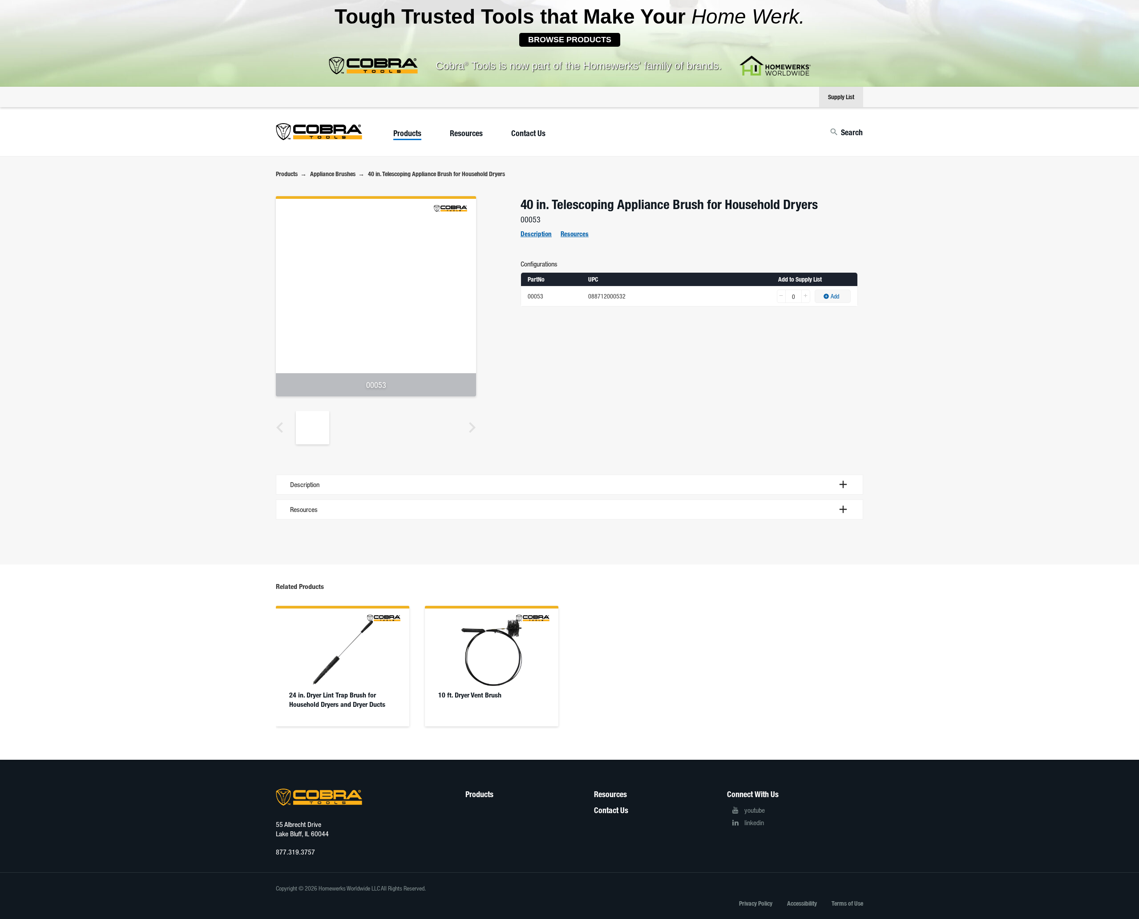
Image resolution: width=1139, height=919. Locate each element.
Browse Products (569, 39)
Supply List (841, 97)
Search (852, 132)
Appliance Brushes (332, 173)
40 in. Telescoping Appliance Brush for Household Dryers (436, 173)
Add (835, 296)
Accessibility (802, 903)
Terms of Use (847, 903)
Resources (466, 133)
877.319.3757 (295, 852)
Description (536, 234)
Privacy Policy (755, 903)
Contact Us (528, 133)
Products (407, 133)
